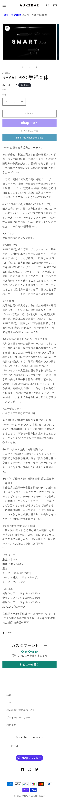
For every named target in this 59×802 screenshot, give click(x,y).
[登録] (48, 746)
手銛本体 (16, 15)
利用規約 (11, 724)
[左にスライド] (22, 66)
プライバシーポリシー (18, 717)
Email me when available (29, 137)
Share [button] (9, 632)
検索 (9, 695)
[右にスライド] (36, 66)
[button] (4, 5)
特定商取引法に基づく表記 (21, 710)
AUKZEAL (24, 796)
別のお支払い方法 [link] (29, 131)
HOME (5, 15)
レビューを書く (29, 664)
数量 (4, 95)
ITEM (9, 702)
